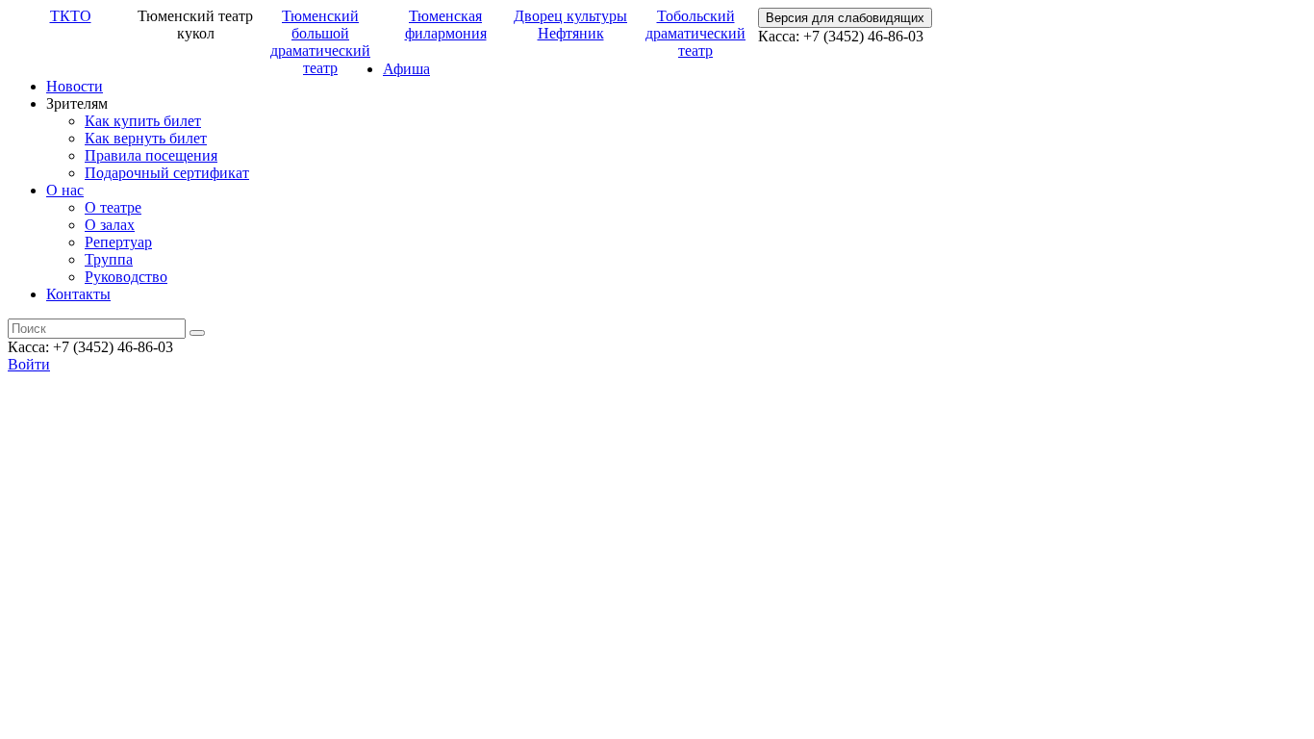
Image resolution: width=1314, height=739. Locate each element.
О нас (65, 190)
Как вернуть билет (146, 138)
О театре (113, 207)
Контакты (78, 294)
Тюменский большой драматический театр (320, 42)
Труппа (109, 259)
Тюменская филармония (446, 24)
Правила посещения (151, 155)
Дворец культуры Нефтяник (570, 24)
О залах (110, 225)
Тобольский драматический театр (695, 33)
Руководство (126, 276)
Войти (29, 364)
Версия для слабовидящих (845, 18)
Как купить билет (143, 121)
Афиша (406, 69)
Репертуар (118, 242)
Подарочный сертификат (167, 173)
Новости (74, 86)
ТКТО (70, 16)
